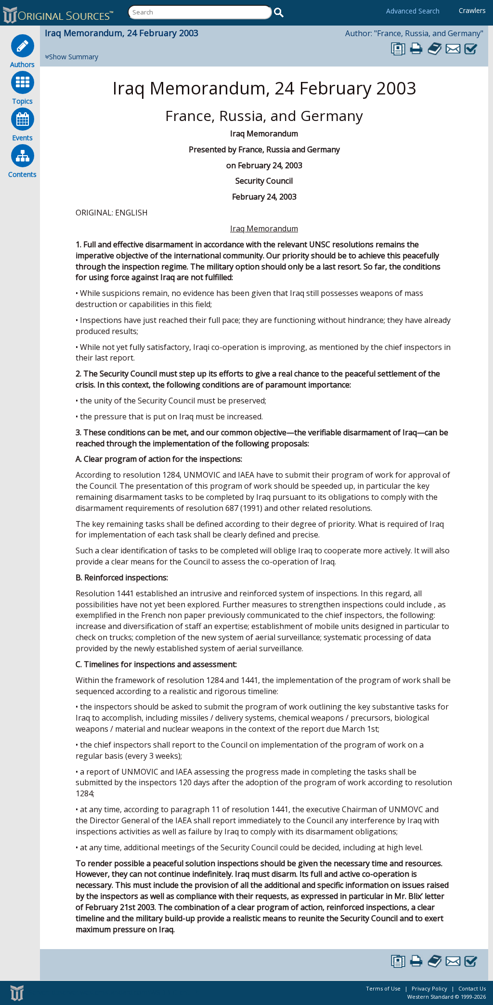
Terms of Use (383, 988)
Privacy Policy (429, 988)
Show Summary (73, 56)
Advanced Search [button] (413, 10)
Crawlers (472, 10)
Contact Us (472, 988)
